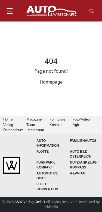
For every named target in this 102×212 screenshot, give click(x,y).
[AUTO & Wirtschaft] (51, 11)
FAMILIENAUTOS (83, 141)
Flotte (42, 151)
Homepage (51, 82)
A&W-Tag (77, 173)
